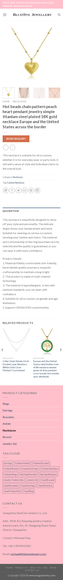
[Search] (59, 14)
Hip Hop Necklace (48, 474)
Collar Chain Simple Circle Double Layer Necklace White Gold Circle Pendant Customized (16, 366)
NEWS (53, 567)
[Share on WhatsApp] (6, 190)
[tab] (31, 211)
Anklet (7, 423)
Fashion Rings (10, 474)
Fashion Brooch (11, 468)
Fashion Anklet (22, 463)
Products (21, 567)
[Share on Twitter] (18, 190)
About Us (35, 567)
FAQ (45, 567)
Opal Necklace (45, 485)
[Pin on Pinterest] (31, 190)
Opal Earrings (28, 485)
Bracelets (8, 417)
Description (11, 211)
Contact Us (32, 570)
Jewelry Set (32, 480)
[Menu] (5, 14)
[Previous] (8, 56)
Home (6, 101)
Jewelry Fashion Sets (14, 480)
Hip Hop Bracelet (28, 474)
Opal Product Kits (12, 491)
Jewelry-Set (10, 443)
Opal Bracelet (48, 480)
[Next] (55, 56)
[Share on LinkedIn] (37, 190)
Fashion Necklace (15, 182)
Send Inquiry (16, 138)
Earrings (8, 410)
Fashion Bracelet (41, 463)
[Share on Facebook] (12, 190)
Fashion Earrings (30, 468)
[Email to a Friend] (25, 190)
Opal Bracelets (11, 485)
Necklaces (19, 101)
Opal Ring (28, 491)
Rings (6, 403)
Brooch (7, 437)
